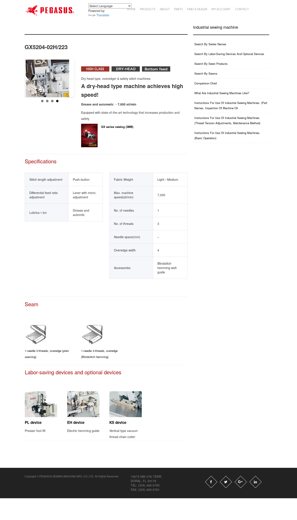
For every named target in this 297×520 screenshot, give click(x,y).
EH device (75, 422)
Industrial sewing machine (215, 27)
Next (83, 75)
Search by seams (205, 73)
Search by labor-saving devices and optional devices (229, 54)
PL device (33, 422)
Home (131, 9)
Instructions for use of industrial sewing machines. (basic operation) (227, 135)
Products (147, 9)
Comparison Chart (205, 83)
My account (221, 9)
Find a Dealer (197, 9)
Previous (21, 75)
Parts (178, 9)
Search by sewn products (211, 64)
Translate (102, 15)
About (165, 9)
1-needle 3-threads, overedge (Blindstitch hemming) (99, 354)
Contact (242, 9)
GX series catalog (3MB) (117, 127)
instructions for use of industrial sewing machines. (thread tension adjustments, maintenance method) (227, 120)
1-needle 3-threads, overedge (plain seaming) (47, 354)
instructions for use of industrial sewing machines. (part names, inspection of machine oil (230, 105)
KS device (117, 422)
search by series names (210, 44)
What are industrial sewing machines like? (221, 93)
